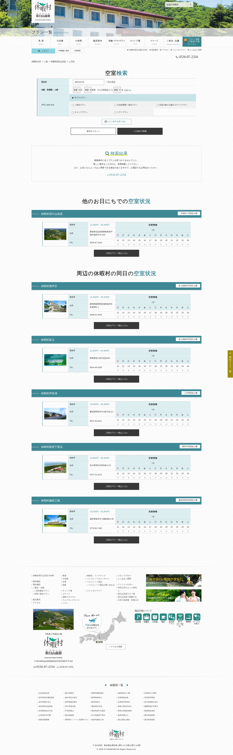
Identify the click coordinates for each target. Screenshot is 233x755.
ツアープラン (122, 112)
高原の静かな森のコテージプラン (173, 105)
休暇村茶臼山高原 (58, 61)
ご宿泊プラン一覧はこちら (116, 253)
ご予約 (72, 61)
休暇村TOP (36, 61)
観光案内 (154, 50)
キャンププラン (81, 112)
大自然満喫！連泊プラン (127, 105)
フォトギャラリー (179, 50)
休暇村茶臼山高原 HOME (138, 50)
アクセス (165, 50)
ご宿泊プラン (80, 105)
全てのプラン (80, 98)
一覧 (46, 61)
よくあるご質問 (195, 50)
